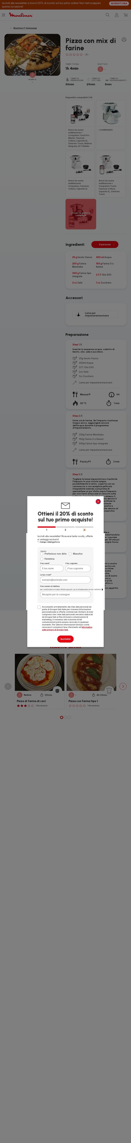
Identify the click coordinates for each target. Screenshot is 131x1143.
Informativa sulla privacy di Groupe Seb (67, 628)
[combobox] (52, 568)
